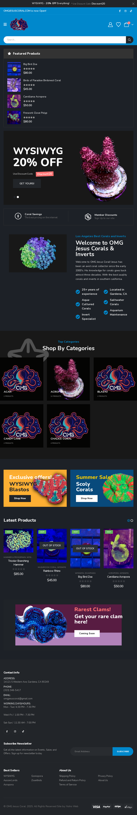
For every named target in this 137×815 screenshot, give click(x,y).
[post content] (18, 541)
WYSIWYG (31, 557)
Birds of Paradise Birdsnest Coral (42, 80)
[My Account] (110, 24)
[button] (15, 197)
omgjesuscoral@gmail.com (18, 698)
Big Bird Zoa (30, 64)
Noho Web (72, 806)
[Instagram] (125, 11)
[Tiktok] (131, 11)
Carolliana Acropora (34, 96)
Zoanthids (90, 573)
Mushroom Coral (47, 567)
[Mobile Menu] (6, 24)
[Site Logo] (19, 24)
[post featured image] (14, 68)
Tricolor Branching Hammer (18, 562)
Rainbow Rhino (51, 571)
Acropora (113, 573)
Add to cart (21, 549)
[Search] (129, 39)
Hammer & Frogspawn (15, 557)
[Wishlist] (118, 24)
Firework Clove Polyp (35, 113)
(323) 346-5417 (12, 690)
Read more (54, 559)
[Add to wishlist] (28, 534)
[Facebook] (120, 11)
